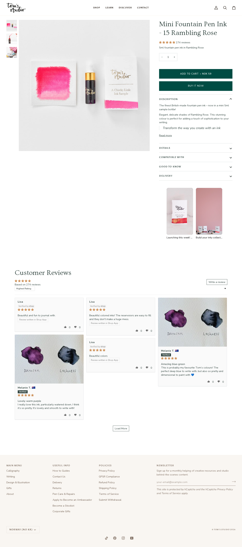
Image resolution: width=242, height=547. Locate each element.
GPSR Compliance (109, 476)
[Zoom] (25, 144)
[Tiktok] (106, 538)
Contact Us (59, 476)
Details (164, 148)
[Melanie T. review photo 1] (192, 322)
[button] (97, 8)
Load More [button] (121, 428)
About (10, 494)
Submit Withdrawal (110, 500)
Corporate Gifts (61, 511)
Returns (57, 488)
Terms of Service (171, 493)
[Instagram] (123, 538)
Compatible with (171, 157)
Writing (10, 476)
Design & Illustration (18, 482)
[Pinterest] (114, 538)
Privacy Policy (225, 489)
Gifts (9, 488)
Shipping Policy (107, 488)
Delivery (165, 175)
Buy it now (196, 85)
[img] (49, 309)
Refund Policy (107, 482)
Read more (165, 135)
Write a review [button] (217, 282)
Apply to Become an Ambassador (72, 500)
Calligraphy (12, 470)
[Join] (233, 482)
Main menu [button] (14, 465)
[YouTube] (131, 538)
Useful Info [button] (61, 465)
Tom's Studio (222, 530)
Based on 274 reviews (28, 284)
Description (168, 99)
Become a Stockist (63, 505)
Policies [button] (105, 465)
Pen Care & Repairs (64, 494)
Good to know (170, 166)
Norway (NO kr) (21, 529)
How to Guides (61, 470)
